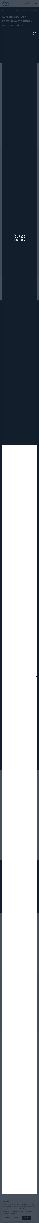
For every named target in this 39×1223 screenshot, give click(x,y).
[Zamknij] (33, 32)
